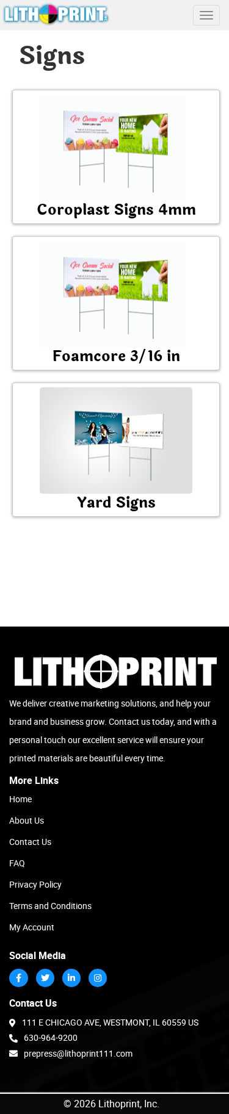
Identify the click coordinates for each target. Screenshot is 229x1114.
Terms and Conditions (50, 905)
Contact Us (30, 841)
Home (20, 799)
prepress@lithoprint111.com (78, 1053)
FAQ (17, 863)
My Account (31, 927)
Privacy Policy (35, 884)
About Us (26, 820)
